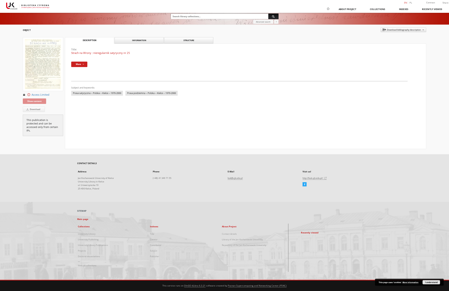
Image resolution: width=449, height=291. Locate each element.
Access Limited (40, 95)
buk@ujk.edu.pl (235, 178)
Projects (82, 250)
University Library (86, 233)
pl (411, 3)
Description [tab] (89, 40)
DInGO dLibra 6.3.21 (195, 285)
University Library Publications (93, 245)
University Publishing (88, 239)
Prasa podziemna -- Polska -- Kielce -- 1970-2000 (151, 93)
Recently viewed (432, 9)
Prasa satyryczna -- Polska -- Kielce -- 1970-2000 (97, 93)
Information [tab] (139, 40)
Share (445, 2)
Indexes (403, 9)
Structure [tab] (188, 40)
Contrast (430, 2)
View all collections (87, 265)
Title (152, 233)
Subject (153, 250)
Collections (377, 9)
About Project (347, 9)
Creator (154, 239)
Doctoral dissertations (89, 256)
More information (410, 282)
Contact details (229, 233)
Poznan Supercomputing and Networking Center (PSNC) (257, 285)
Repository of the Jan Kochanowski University (244, 245)
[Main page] (328, 9)
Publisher (154, 256)
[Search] (273, 16)
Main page (82, 219)
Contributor (155, 245)
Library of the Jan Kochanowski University (242, 239)
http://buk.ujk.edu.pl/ (313, 178)
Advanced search (263, 22)
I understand (431, 282)
